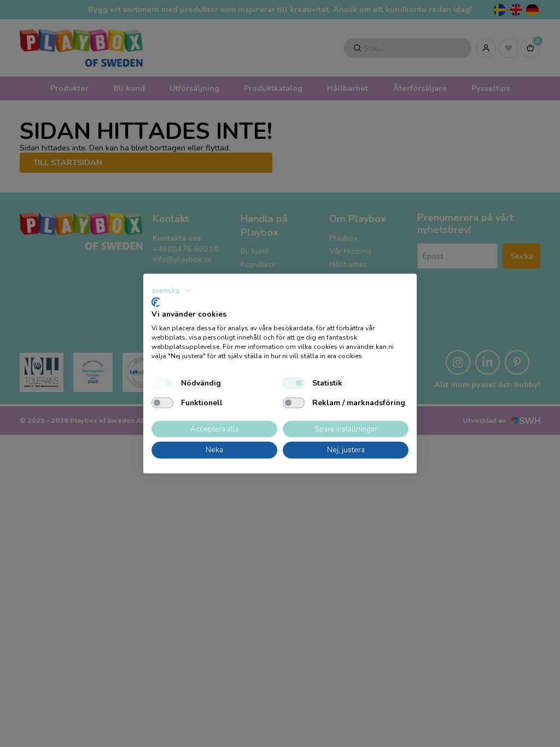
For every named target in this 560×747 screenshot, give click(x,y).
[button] (171, 290)
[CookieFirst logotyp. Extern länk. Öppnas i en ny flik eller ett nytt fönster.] (155, 302)
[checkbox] (162, 382)
